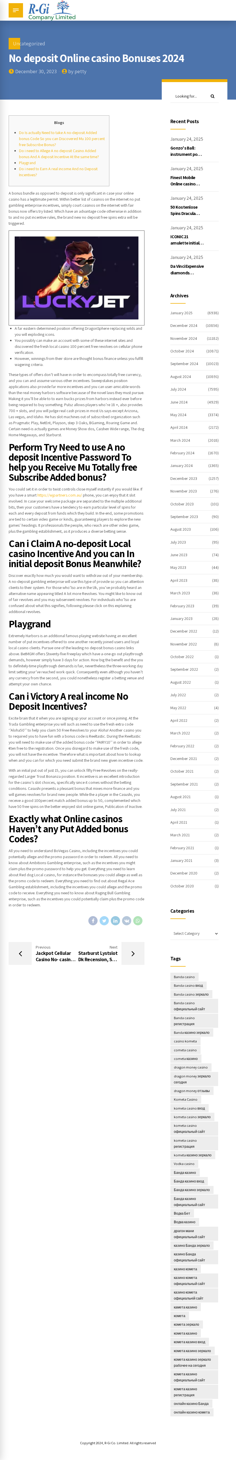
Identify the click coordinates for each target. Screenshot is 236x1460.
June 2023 (178, 554)
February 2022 (182, 746)
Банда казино (185, 1172)
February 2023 (182, 605)
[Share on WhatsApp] (137, 920)
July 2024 (178, 389)
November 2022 (183, 644)
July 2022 (178, 694)
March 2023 (180, 593)
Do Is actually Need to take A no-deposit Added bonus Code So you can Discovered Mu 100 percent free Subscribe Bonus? (62, 138)
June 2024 (179, 402)
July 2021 (178, 809)
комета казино (185, 1333)
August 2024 (180, 376)
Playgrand (27, 162)
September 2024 (184, 363)
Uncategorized (29, 43)
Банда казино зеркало (192, 1189)
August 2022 (180, 682)
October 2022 (182, 656)
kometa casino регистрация (185, 1143)
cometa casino (185, 1050)
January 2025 (181, 312)
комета (179, 1315)
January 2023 (181, 618)
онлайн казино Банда (191, 1403)
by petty (77, 71)
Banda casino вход (188, 985)
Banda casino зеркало (191, 994)
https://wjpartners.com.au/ (59, 495)
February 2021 (182, 847)
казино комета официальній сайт (188, 1295)
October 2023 (182, 504)
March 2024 (180, 440)
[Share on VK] (126, 920)
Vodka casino (184, 1163)
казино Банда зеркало (192, 1245)
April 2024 (179, 427)
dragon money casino (191, 1067)
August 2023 (180, 529)
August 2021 (180, 796)
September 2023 (184, 516)
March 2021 (180, 834)
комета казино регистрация (185, 1392)
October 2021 (181, 771)
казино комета (185, 1269)
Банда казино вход (189, 1181)
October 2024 (182, 351)
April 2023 (178, 580)
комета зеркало (186, 1324)
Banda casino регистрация (184, 1020)
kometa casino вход (189, 1108)
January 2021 (181, 860)
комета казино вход (189, 1341)
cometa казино (186, 1058)
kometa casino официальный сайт (189, 1128)
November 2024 (183, 338)
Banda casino (184, 976)
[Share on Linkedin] (115, 920)
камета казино (185, 1307)
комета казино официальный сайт (189, 1377)
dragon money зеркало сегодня (192, 1079)
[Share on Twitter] (104, 920)
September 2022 (184, 669)
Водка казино (184, 1221)
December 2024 (183, 325)
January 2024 (181, 465)
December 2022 (183, 631)
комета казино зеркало (192, 1350)
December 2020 (183, 873)
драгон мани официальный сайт (189, 1233)
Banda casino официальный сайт (189, 1006)
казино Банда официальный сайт (189, 1257)
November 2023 (183, 491)
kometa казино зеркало (193, 1155)
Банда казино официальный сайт (189, 1201)
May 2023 (178, 567)
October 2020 (182, 886)
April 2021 (178, 822)
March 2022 (180, 733)
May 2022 (178, 707)
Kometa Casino (185, 1099)
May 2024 (178, 414)
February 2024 (182, 452)
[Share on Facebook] (93, 920)
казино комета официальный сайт (189, 1280)
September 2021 (184, 784)
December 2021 (183, 758)
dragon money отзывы (192, 1090)
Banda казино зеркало (192, 1032)
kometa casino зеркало (192, 1116)
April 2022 (178, 720)
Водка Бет (182, 1213)
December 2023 (183, 478)
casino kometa (185, 1041)
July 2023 (178, 542)
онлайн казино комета (192, 1412)
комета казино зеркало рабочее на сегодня (192, 1362)
